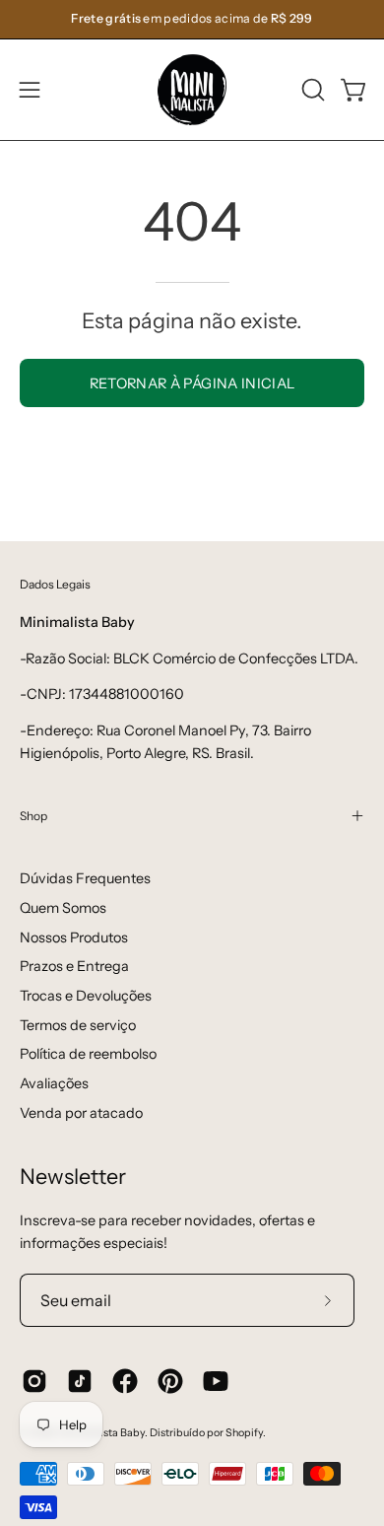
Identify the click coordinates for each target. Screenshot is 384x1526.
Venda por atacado (81, 1113)
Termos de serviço (78, 1025)
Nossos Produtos (74, 937)
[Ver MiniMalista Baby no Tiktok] (80, 1381)
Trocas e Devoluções (86, 996)
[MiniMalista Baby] (192, 89)
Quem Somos (63, 908)
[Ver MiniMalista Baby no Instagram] (34, 1381)
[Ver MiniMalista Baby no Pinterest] (170, 1381)
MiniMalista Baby (102, 1432)
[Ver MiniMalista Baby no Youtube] (215, 1381)
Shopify (244, 1432)
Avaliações (54, 1083)
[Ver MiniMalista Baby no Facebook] (125, 1381)
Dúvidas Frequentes (85, 878)
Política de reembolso (88, 1054)
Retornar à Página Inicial (192, 383)
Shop (33, 815)
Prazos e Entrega (74, 966)
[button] (311, 90)
